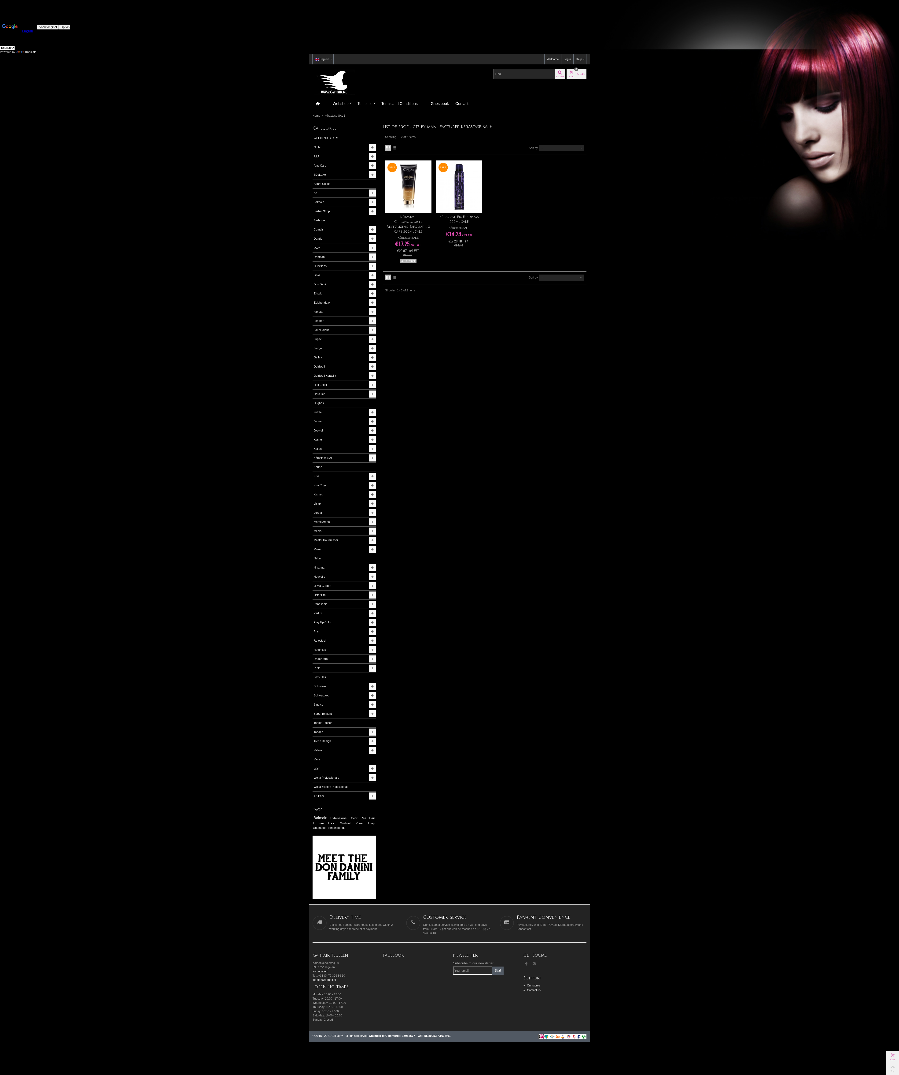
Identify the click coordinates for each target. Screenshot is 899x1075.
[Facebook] (526, 964)
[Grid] (388, 148)
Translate (31, 52)
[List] (394, 148)
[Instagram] (534, 964)
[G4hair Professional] (334, 81)
